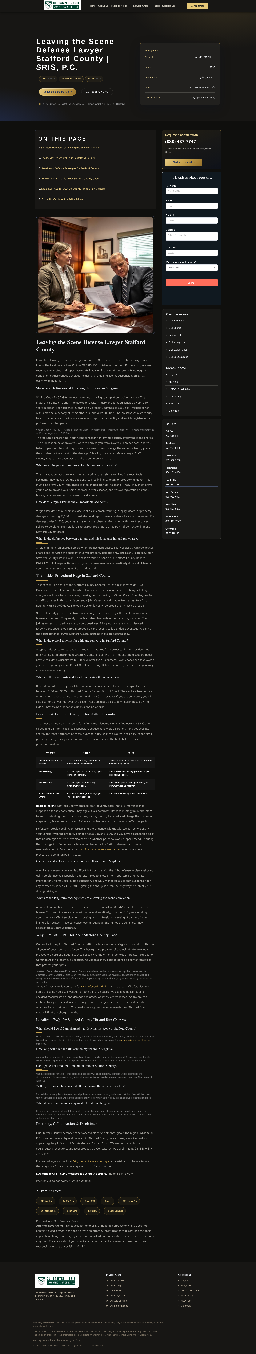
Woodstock (171, 516)
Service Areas (141, 6)
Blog (157, 6)
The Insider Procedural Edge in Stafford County (68, 157)
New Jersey (172, 492)
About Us (103, 6)
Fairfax (169, 431)
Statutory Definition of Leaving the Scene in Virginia (70, 147)
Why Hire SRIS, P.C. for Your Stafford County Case (70, 178)
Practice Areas (119, 6)
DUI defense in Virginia (95, 986)
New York (170, 504)
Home (92, 6)
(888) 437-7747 (180, 141)
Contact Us (168, 6)
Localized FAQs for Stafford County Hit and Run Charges (73, 188)
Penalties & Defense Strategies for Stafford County (70, 168)
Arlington (170, 455)
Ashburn (170, 443)
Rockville (170, 480)
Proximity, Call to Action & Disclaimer (62, 199)
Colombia (170, 529)
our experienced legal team (134, 1040)
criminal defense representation (100, 849)
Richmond (171, 468)
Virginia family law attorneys (91, 1161)
